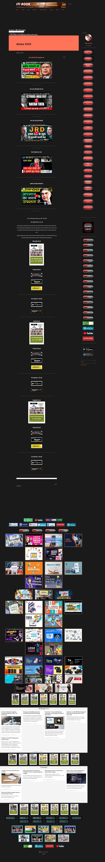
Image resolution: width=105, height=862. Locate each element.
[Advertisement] (52, 21)
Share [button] (64, 57)
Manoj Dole (88, 43)
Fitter (29, 9)
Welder (51, 9)
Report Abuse (83, 364)
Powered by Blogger (44, 851)
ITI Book (23, 4)
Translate (20, 33)
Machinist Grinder (43, 9)
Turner (23, 9)
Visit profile (88, 45)
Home (17, 9)
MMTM (57, 9)
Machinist (35, 9)
